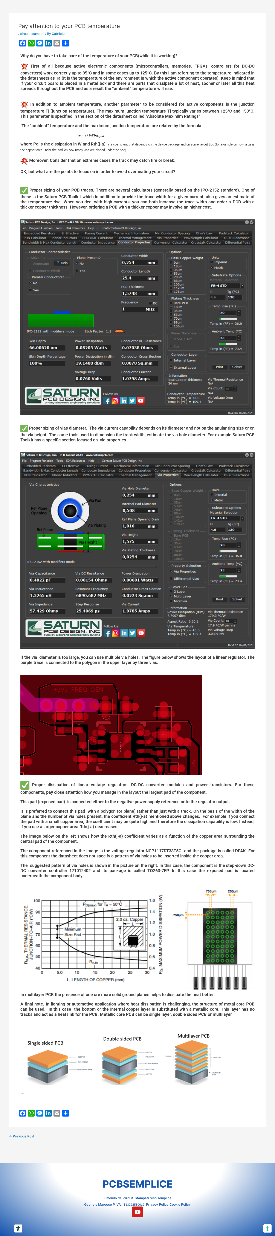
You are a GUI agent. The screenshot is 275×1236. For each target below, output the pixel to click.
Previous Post (21, 1136)
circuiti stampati (32, 34)
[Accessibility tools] (18, 1228)
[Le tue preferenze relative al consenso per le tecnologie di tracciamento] (267, 1228)
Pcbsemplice (137, 1184)
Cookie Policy (180, 1204)
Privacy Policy (157, 1204)
